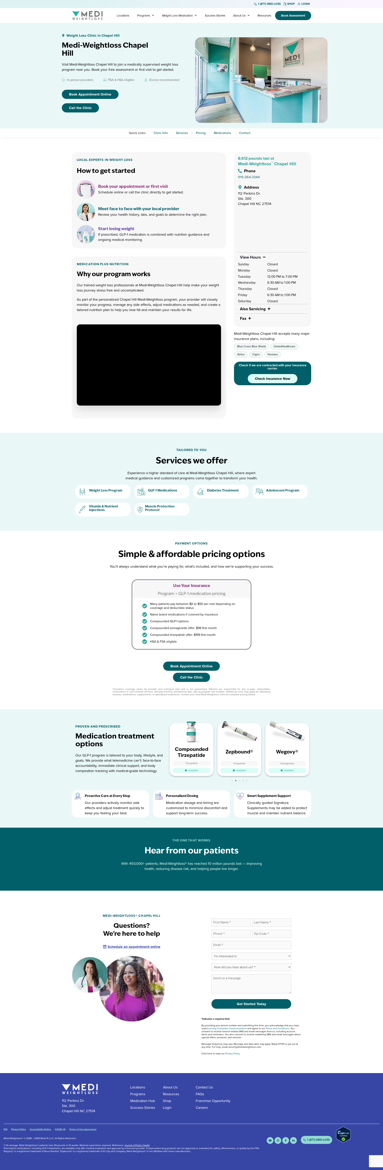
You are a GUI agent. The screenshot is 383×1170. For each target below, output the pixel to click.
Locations (123, 15)
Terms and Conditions (277, 1028)
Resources (264, 15)
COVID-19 (60, 1129)
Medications (222, 133)
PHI (5, 1129)
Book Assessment (293, 15)
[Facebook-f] (285, 1140)
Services (182, 133)
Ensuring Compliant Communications (227, 1028)
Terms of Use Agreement (82, 1129)
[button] (232, 780)
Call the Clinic (80, 107)
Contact (244, 133)
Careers (202, 1107)
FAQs (200, 1094)
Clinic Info (161, 133)
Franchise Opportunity (213, 1100)
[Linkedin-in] (293, 1140)
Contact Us (204, 1087)
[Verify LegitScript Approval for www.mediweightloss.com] (343, 1141)
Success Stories (215, 15)
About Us (239, 15)
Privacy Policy (232, 1053)
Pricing (201, 133)
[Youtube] (270, 1140)
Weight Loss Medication (177, 15)
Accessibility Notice (40, 1129)
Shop (167, 1100)
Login (167, 1107)
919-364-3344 (249, 177)
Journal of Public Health (137, 1145)
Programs (143, 15)
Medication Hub (142, 1100)
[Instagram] (277, 1140)
